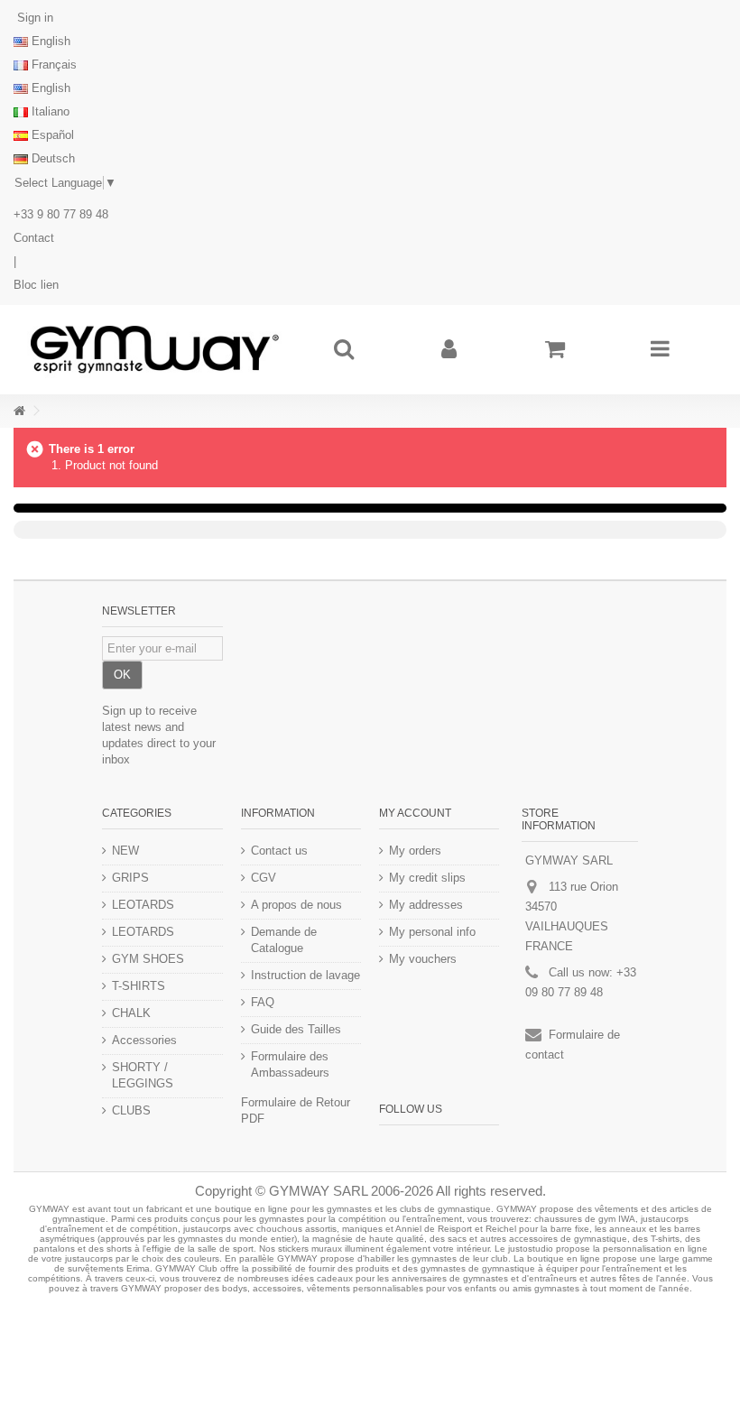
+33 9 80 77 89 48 (61, 214)
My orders (415, 850)
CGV (263, 877)
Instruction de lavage (305, 975)
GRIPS (130, 877)
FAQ (262, 1002)
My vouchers (423, 959)
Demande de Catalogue (284, 940)
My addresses (426, 904)
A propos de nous (296, 904)
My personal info (432, 932)
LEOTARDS (143, 904)
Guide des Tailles (296, 1029)
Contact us (279, 850)
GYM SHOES (148, 959)
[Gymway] (154, 349)
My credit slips (427, 877)
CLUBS (131, 1110)
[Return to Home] (19, 411)
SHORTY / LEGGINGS (142, 1075)
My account (415, 813)
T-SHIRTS (138, 986)
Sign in (33, 17)
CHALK (131, 1013)
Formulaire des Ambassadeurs (290, 1064)
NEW (125, 850)
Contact (34, 238)
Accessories (144, 1040)
